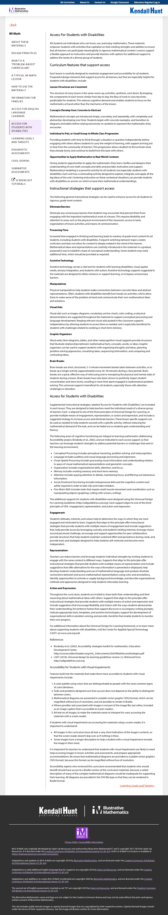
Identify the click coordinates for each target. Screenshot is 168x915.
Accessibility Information (91, 842)
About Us (84, 2)
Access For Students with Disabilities (21, 127)
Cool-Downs (20, 160)
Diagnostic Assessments (20, 151)
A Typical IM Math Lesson (23, 77)
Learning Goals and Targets (22, 140)
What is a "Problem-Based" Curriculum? (23, 64)
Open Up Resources (106, 869)
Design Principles (24, 53)
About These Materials (20, 43)
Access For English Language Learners (25, 112)
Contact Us (99, 2)
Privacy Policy (71, 842)
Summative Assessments (20, 170)
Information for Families (23, 99)
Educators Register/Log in (147, 2)
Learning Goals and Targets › (137, 785)
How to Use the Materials (22, 88)
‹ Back (12, 25)
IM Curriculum (67, 2)
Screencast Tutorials (21, 182)
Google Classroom (120, 2)
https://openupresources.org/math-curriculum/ (35, 853)
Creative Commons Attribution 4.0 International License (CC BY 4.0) (77, 851)
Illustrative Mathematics (85, 860)
